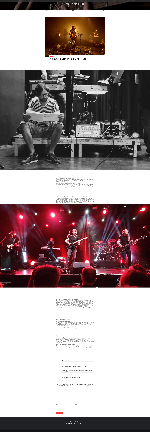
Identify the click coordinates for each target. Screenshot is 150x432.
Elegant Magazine (78, 430)
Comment (57, 394)
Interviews (51, 56)
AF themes (83, 430)
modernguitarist (64, 367)
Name (57, 404)
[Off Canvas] (46, 11)
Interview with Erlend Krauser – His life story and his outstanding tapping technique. (66, 384)
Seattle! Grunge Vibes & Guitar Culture (67, 363)
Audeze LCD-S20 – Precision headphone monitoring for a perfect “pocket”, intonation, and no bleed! (75, 366)
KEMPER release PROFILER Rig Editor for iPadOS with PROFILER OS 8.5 (84, 384)
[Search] (103, 10)
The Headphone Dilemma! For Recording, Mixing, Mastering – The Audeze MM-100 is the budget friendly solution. (77, 370)
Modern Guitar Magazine (75, 4)
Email (76, 404)
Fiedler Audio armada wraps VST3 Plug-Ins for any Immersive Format (71, 377)
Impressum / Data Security (75, 10)
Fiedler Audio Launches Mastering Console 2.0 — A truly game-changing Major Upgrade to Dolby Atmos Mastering (77, 374)
